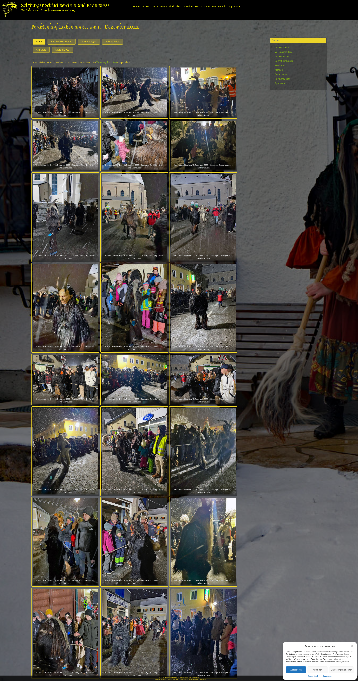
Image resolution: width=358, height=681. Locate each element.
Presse (198, 6)
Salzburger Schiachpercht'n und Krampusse (65, 6)
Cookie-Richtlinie (314, 676)
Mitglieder (280, 65)
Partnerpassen (282, 78)
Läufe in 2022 (62, 49)
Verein (145, 6)
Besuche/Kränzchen (61, 41)
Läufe (39, 41)
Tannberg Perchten (106, 62)
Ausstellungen (88, 41)
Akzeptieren (296, 669)
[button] (352, 646)
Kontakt (222, 6)
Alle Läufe (41, 49)
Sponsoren (210, 6)
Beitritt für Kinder (284, 60)
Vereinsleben (112, 41)
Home (136, 6)
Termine (188, 6)
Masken (279, 69)
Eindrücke (174, 6)
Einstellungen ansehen (341, 669)
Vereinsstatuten (283, 51)
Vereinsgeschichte (284, 47)
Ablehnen (317, 669)
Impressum (327, 676)
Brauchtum (159, 6)
